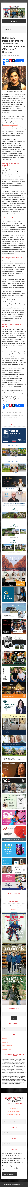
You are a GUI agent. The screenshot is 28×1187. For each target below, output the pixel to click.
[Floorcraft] (14, 729)
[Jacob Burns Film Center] (14, 697)
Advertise (4, 1038)
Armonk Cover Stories (15, 412)
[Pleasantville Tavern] (14, 665)
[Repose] (14, 570)
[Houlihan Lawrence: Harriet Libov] (14, 713)
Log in (23, 1184)
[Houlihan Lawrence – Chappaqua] (14, 522)
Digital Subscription (7, 1045)
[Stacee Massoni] (14, 618)
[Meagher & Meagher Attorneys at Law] (14, 634)
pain (17, 415)
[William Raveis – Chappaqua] (14, 474)
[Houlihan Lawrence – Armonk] (14, 538)
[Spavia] (14, 777)
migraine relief (6, 415)
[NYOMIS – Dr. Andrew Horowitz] (14, 506)
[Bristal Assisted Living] (14, 745)
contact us (13, 909)
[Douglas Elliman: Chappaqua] (14, 761)
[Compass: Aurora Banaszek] (14, 681)
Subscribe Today (9, 1174)
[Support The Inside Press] (14, 1106)
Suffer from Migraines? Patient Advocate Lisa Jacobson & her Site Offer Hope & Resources (13, 45)
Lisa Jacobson (19, 414)
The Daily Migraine (12, 417)
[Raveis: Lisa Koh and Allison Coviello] (14, 649)
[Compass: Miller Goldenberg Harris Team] (14, 586)
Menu (15, 21)
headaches (12, 414)
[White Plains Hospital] (14, 443)
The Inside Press (14, 11)
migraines (13, 415)
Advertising (14, 1108)
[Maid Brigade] (14, 602)
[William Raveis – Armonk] (14, 458)
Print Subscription (6, 1049)
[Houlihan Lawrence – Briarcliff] (14, 554)
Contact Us (5, 1042)
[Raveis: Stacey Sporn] (14, 490)
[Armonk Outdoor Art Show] (14, 793)
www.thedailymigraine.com (10, 125)
